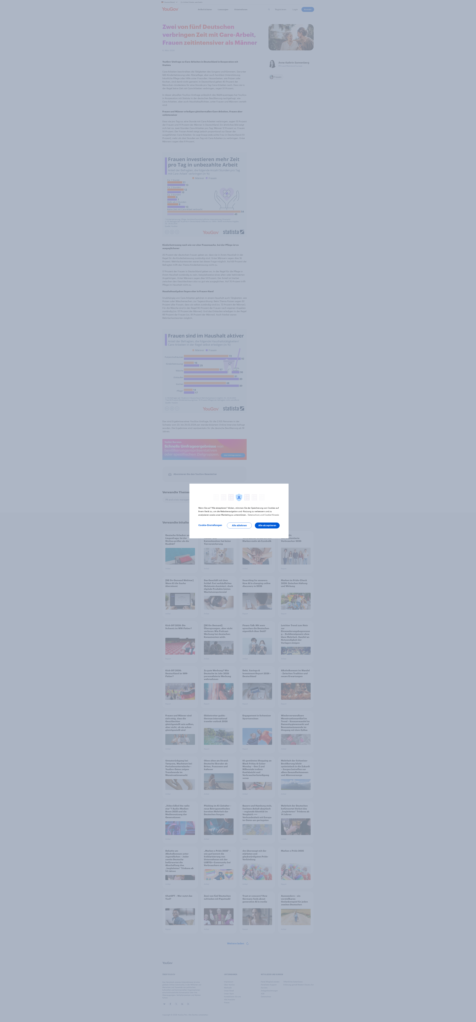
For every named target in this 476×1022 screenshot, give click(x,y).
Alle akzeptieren (267, 525)
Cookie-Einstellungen (210, 525)
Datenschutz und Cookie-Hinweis (263, 515)
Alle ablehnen (239, 525)
